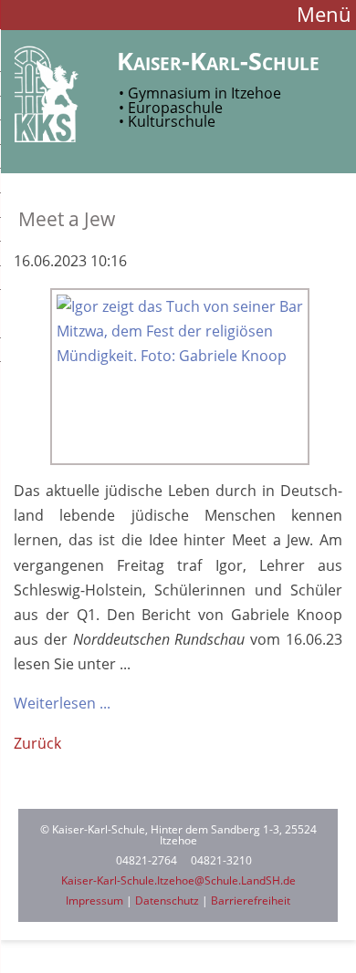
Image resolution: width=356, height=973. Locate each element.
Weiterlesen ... (62, 703)
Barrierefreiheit (250, 900)
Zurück (37, 743)
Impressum (94, 900)
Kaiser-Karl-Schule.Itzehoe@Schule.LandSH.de (178, 880)
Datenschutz (167, 900)
